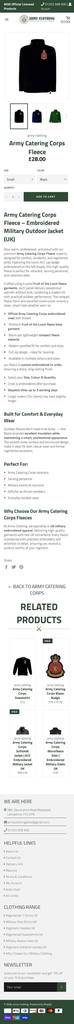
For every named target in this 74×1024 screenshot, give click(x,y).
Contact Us (13, 857)
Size (6, 170)
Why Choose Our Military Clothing (29, 953)
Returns (11, 870)
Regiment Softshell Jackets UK (26, 947)
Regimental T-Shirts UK (21, 915)
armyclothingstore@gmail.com (28, 822)
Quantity (9, 187)
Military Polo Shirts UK (21, 921)
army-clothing (21, 1004)
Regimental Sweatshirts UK (24, 934)
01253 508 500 (55, 4)
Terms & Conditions (19, 876)
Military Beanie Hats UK (22, 940)
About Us (12, 851)
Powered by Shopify (41, 1004)
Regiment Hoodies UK (20, 928)
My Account (14, 883)
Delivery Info (14, 864)
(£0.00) (66, 19)
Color (40, 170)
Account (45, 9)
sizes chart (13, 889)
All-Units (12, 895)
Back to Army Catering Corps (39, 589)
